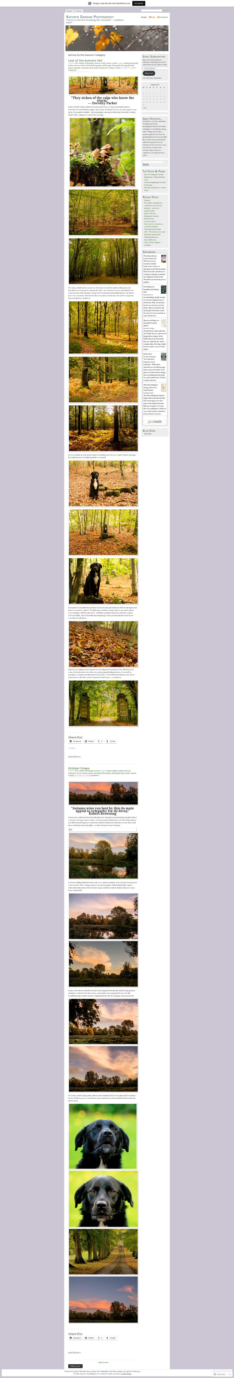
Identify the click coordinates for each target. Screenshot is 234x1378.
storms (108, 63)
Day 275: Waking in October (154, 174)
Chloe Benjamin (150, 357)
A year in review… (150, 221)
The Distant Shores (150, 256)
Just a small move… (150, 240)
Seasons (97, 63)
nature (90, 773)
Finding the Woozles (151, 216)
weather (115, 63)
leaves (79, 773)
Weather (111, 68)
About (79, 11)
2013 (76, 63)
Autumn (81, 63)
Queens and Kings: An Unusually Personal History (151, 323)
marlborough (106, 65)
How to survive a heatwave (153, 224)
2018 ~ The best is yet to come (154, 232)
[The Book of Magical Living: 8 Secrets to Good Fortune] (163, 391)
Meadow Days (149, 219)
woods (117, 68)
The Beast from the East (152, 229)
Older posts (75, 1366)
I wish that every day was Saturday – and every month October (153, 208)
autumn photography (131, 63)
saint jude (77, 68)
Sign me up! (149, 73)
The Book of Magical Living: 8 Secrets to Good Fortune (151, 387)
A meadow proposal (151, 227)
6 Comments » (94, 775)
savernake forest (87, 68)
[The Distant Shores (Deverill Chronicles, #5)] (163, 262)
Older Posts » (103, 1362)
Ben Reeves (149, 295)
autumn (109, 771)
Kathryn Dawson (74, 65)
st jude (103, 63)
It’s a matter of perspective (153, 203)
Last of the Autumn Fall (85, 60)
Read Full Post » (74, 756)
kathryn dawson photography (91, 65)
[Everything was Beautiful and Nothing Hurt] (163, 293)
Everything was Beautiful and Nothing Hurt (151, 289)
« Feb (144, 108)
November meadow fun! (152, 235)
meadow (85, 773)
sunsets (133, 773)
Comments (163, 17)
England (115, 771)
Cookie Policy (126, 1374)
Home (69, 11)
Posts (153, 17)
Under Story (148, 354)
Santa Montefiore (151, 258)
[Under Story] (163, 360)
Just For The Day (150, 213)
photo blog (97, 773)
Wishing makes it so (151, 237)
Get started (138, 3)
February (147, 200)
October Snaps (79, 768)
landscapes (72, 773)
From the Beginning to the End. (155, 182)
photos (70, 68)
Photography (89, 63)
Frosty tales (148, 185)
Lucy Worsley (149, 328)
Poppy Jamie (149, 393)
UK (106, 68)
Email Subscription (154, 56)
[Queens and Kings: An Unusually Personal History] (163, 327)
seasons (96, 68)
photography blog (127, 65)
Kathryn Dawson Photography (90, 16)
